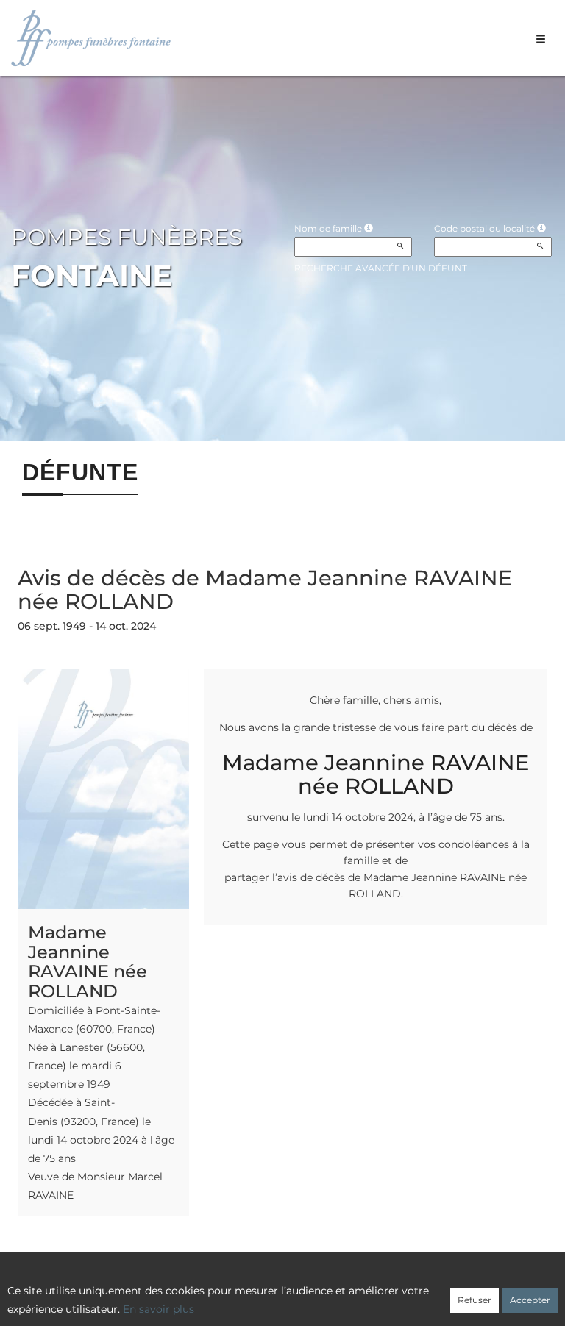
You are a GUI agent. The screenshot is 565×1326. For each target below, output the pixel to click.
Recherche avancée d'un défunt (380, 268)
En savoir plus (158, 1309)
